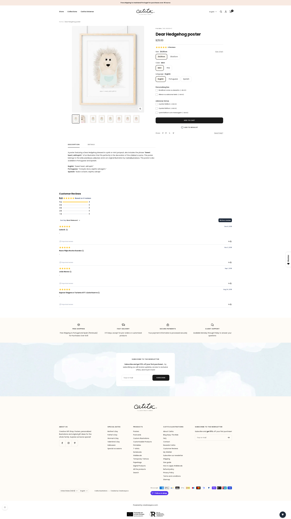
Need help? (218, 133)
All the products (139, 469)
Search (136, 472)
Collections (72, 12)
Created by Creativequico (120, 491)
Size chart (219, 51)
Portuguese (173, 79)
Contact (166, 442)
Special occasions (115, 448)
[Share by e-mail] (173, 133)
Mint (160, 68)
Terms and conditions (172, 476)
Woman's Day (113, 438)
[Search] (221, 12)
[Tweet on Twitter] (170, 133)
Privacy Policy (168, 472)
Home (61, 22)
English (211, 12)
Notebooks (137, 452)
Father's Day (112, 435)
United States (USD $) (68, 491)
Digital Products (139, 466)
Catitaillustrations (133, 158)
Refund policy (168, 469)
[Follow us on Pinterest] (75, 443)
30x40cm (174, 56)
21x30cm (161, 56)
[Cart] (231, 12)
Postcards (137, 435)
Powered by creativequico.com (145, 505)
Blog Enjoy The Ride (170, 435)
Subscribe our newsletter (173, 455)
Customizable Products (142, 442)
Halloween (112, 445)
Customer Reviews (170, 448)
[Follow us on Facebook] (62, 443)
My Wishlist (167, 452)
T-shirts (136, 448)
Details (91, 145)
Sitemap (166, 479)
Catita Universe (87, 12)
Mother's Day (113, 431)
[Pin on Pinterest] (166, 133)
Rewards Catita (169, 445)
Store (61, 12)
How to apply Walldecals (172, 466)
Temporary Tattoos (141, 459)
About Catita (168, 431)
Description (74, 145)
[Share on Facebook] (162, 133)
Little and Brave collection (90, 158)
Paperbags (137, 462)
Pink (168, 68)
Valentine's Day (114, 442)
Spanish (186, 79)
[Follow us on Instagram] (68, 443)
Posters (136, 431)
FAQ (164, 438)
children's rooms (136, 155)
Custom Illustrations (141, 438)
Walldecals (137, 455)
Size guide (167, 462)
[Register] (229, 437)
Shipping (166, 459)
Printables (137, 445)
